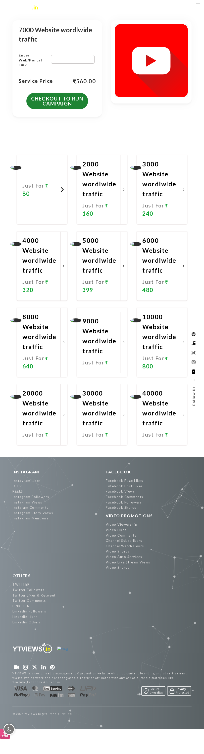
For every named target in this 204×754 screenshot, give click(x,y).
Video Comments (121, 535)
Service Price (36, 81)
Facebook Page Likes (124, 481)
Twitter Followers (28, 590)
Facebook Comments (124, 497)
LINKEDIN (21, 606)
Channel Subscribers (124, 541)
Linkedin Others (26, 622)
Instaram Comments (30, 507)
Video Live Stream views (128, 562)
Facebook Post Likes (124, 486)
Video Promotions (129, 515)
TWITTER (21, 584)
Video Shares (117, 567)
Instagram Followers (30, 497)
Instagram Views (27, 502)
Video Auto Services (124, 557)
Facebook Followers (124, 502)
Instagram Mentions (30, 518)
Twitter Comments (29, 601)
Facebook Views (120, 491)
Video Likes (116, 530)
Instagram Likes (26, 481)
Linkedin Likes (25, 617)
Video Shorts (117, 551)
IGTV (17, 486)
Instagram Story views (32, 513)
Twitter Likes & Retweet (34, 595)
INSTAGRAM (25, 471)
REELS (17, 491)
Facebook (118, 471)
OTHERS (21, 575)
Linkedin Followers (29, 611)
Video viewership (121, 524)
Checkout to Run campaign (57, 101)
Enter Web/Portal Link (30, 60)
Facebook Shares (121, 507)
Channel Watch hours (125, 546)
